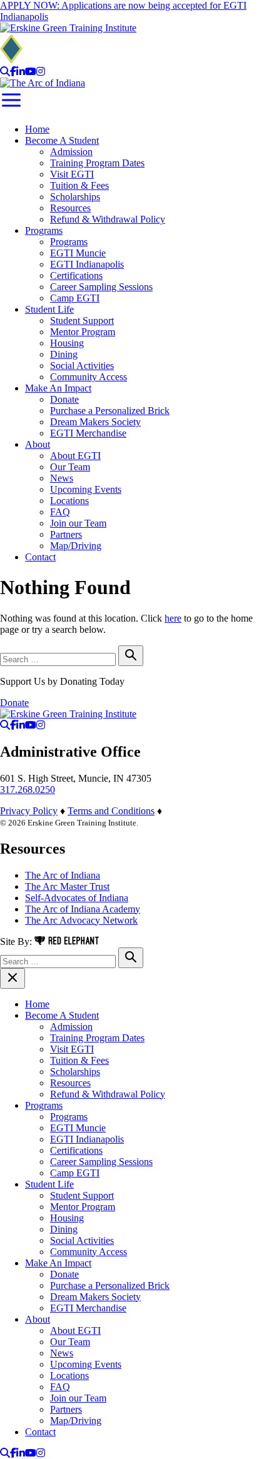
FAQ (60, 512)
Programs (44, 230)
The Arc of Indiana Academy (82, 909)
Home (37, 129)
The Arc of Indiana (62, 875)
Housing (67, 343)
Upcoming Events (85, 489)
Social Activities (82, 365)
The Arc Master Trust (67, 886)
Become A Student (62, 140)
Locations (69, 500)
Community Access (88, 376)
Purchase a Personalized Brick (110, 410)
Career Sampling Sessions (101, 286)
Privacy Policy (29, 810)
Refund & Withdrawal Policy (107, 219)
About (37, 444)
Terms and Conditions (111, 810)
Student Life (49, 309)
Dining (64, 354)
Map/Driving (75, 545)
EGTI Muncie (78, 253)
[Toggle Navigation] (11, 108)
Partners (66, 534)
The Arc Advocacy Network (81, 920)
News (61, 478)
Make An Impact (58, 388)
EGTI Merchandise (88, 433)
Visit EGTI (72, 174)
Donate (64, 399)
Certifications (76, 275)
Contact (40, 557)
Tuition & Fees (79, 185)
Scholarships (75, 196)
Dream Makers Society (95, 421)
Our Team (70, 467)
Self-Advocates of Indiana (76, 897)
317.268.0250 (27, 789)
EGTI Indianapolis (87, 264)
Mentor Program (82, 331)
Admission (71, 151)
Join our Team (78, 523)
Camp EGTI (74, 298)
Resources (70, 208)
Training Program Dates (97, 163)
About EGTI (75, 455)
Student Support (82, 320)
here (173, 618)
